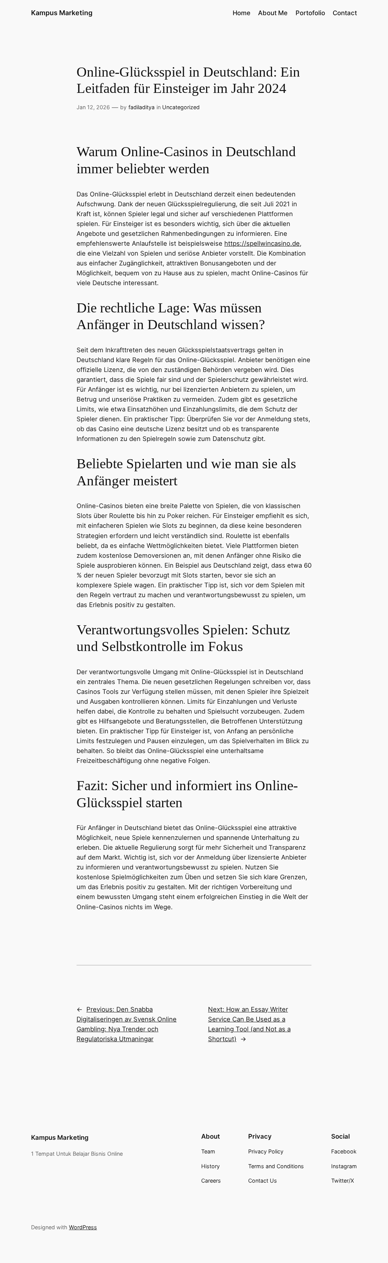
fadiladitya (141, 107)
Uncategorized (181, 107)
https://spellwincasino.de (262, 243)
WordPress (83, 1227)
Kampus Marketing (61, 13)
